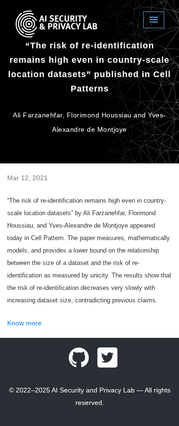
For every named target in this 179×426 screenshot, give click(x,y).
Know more (24, 323)
